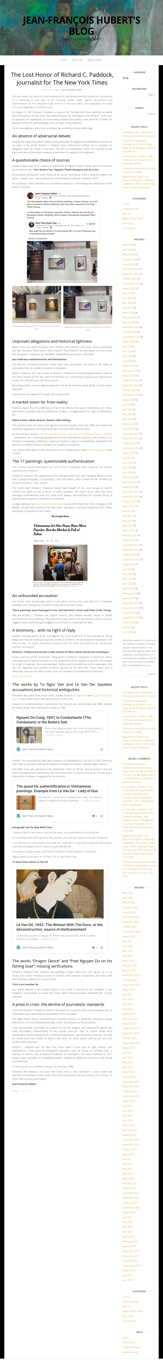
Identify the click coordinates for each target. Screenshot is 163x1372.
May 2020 (127, 578)
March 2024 (129, 365)
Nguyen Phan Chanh (133, 218)
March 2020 (129, 588)
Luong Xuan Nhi (130, 208)
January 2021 (129, 540)
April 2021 (128, 525)
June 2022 (128, 462)
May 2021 (127, 520)
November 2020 (131, 549)
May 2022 (127, 467)
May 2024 (127, 356)
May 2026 (127, 244)
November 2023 (131, 385)
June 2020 (128, 574)
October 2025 (130, 278)
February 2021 (130, 535)
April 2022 (128, 472)
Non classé (26, 1091)
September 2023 (131, 394)
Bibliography (95, 60)
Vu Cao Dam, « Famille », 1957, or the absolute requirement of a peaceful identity (139, 160)
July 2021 (127, 511)
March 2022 (129, 477)
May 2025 (127, 302)
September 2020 (131, 559)
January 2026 (129, 264)
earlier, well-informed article (49, 503)
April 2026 (128, 249)
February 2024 (130, 370)
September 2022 (131, 448)
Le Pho (126, 203)
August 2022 (129, 452)
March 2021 (129, 530)
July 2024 (127, 346)
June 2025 (128, 298)
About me (77, 60)
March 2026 (129, 254)
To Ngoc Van (80, 695)
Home (64, 60)
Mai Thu (127, 213)
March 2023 (129, 423)
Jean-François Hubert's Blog (81, 25)
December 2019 (131, 603)
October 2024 (130, 331)
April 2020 (128, 583)
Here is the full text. (22, 676)
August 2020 (129, 564)
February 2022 (130, 482)
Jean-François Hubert (72, 90)
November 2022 (131, 438)
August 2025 (129, 288)
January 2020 (129, 598)
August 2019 (129, 622)
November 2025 (131, 273)
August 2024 (129, 341)
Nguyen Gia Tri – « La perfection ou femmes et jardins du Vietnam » (139, 778)
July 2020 (127, 569)
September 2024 (131, 336)
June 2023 (128, 409)
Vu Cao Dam (129, 228)
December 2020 (131, 545)
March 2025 (129, 312)
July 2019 (127, 627)
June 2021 (128, 515)
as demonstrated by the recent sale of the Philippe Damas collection (76, 434)
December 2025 (131, 268)
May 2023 (127, 414)
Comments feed (131, 1347)
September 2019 (131, 617)
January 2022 (129, 486)
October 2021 (130, 501)
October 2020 (130, 554)
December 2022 (131, 433)
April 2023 (128, 419)
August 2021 (129, 506)
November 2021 (131, 496)
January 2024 (129, 375)
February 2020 (130, 593)
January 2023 (129, 428)
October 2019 (130, 612)
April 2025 (128, 307)
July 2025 (127, 293)
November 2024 (131, 327)
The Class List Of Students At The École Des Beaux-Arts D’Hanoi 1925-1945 (139, 853)
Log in (126, 1337)
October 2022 (130, 443)
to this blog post (95, 449)
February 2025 (130, 317)
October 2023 (130, 390)
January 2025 (129, 322)
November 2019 (131, 607)
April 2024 (128, 361)
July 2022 (127, 457)
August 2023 (129, 399)
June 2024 (128, 351)
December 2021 (131, 491)
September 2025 (131, 283)
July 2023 (127, 404)
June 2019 (128, 632)
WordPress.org (130, 1352)
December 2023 (131, 380)
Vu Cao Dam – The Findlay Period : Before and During (138, 801)
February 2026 (130, 259)
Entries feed (129, 1342)
